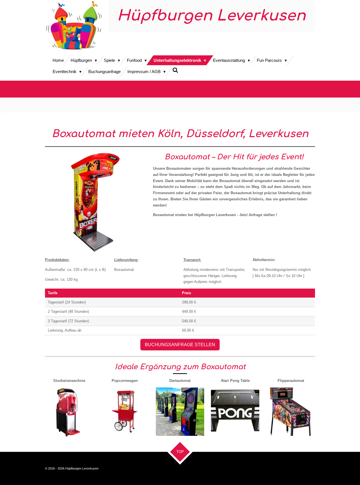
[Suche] (175, 70)
